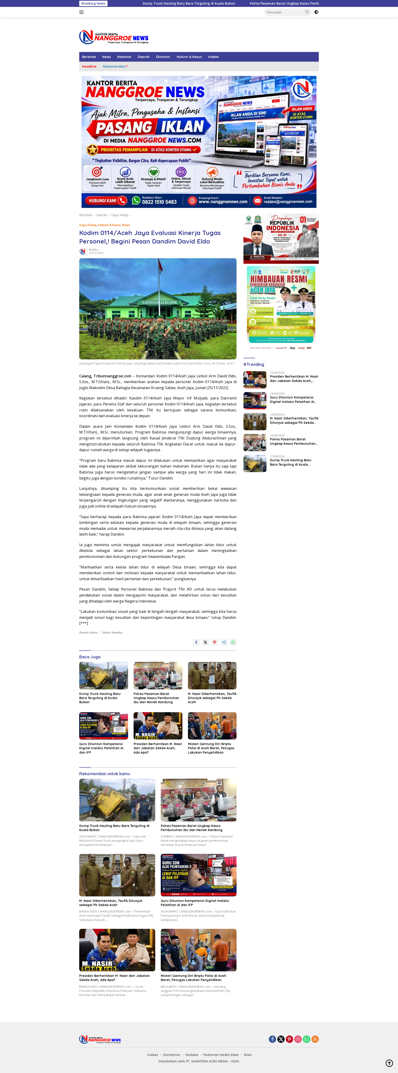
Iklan (248, 1055)
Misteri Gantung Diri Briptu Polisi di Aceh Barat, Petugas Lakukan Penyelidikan (211, 748)
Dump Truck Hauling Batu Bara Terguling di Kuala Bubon (125, 3)
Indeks (213, 57)
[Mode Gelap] (316, 12)
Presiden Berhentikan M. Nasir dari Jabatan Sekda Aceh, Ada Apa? (158, 748)
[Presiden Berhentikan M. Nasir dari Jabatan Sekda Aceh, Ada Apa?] (158, 726)
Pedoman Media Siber (221, 1055)
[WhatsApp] (306, 1040)
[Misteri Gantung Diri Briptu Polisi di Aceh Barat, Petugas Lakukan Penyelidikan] (212, 726)
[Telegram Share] (223, 642)
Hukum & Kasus (189, 57)
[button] (307, 12)
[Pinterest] (289, 1040)
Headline (89, 66)
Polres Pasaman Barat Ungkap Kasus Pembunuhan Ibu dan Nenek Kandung (246, 3)
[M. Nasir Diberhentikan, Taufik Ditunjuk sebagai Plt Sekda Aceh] (212, 675)
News (106, 57)
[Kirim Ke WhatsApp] (233, 642)
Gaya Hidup (88, 225)
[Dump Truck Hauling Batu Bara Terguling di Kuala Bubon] (103, 675)
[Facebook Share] (196, 642)
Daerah (144, 57)
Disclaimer (171, 1055)
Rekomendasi (114, 66)
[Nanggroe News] (113, 36)
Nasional (124, 57)
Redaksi (93, 250)
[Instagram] (298, 1040)
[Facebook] (272, 1040)
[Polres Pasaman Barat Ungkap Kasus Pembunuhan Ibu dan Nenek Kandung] (158, 675)
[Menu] (82, 12)
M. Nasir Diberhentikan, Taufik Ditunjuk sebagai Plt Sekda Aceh (212, 698)
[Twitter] (281, 1040)
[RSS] (315, 1040)
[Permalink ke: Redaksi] (83, 251)
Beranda (89, 57)
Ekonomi (163, 57)
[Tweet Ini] (205, 642)
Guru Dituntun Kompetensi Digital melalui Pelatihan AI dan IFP (101, 748)
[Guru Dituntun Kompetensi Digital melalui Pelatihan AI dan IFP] (103, 726)
